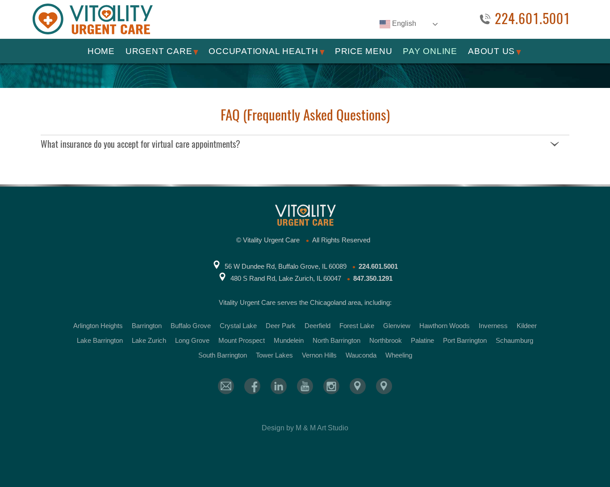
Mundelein (289, 340)
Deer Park (281, 325)
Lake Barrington (100, 340)
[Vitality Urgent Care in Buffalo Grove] (358, 386)
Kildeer (527, 325)
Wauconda (361, 355)
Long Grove (192, 340)
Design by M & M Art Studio (305, 428)
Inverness (493, 325)
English (403, 23)
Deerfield (317, 325)
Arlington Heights (98, 325)
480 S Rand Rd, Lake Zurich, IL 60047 (285, 278)
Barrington (147, 325)
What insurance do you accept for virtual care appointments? (140, 144)
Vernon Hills (319, 355)
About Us (491, 51)
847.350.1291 (373, 278)
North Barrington (336, 340)
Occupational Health (263, 51)
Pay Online (430, 51)
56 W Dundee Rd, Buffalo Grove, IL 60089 (286, 266)
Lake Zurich (149, 340)
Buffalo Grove (191, 325)
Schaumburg (514, 340)
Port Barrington (465, 340)
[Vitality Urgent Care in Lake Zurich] (384, 386)
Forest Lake (356, 325)
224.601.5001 (532, 19)
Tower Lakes (274, 355)
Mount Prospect (241, 340)
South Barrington (222, 355)
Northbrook (385, 340)
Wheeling (398, 355)
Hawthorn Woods (444, 325)
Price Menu (364, 51)
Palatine (422, 340)
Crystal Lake (238, 325)
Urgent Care (158, 51)
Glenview (396, 325)
